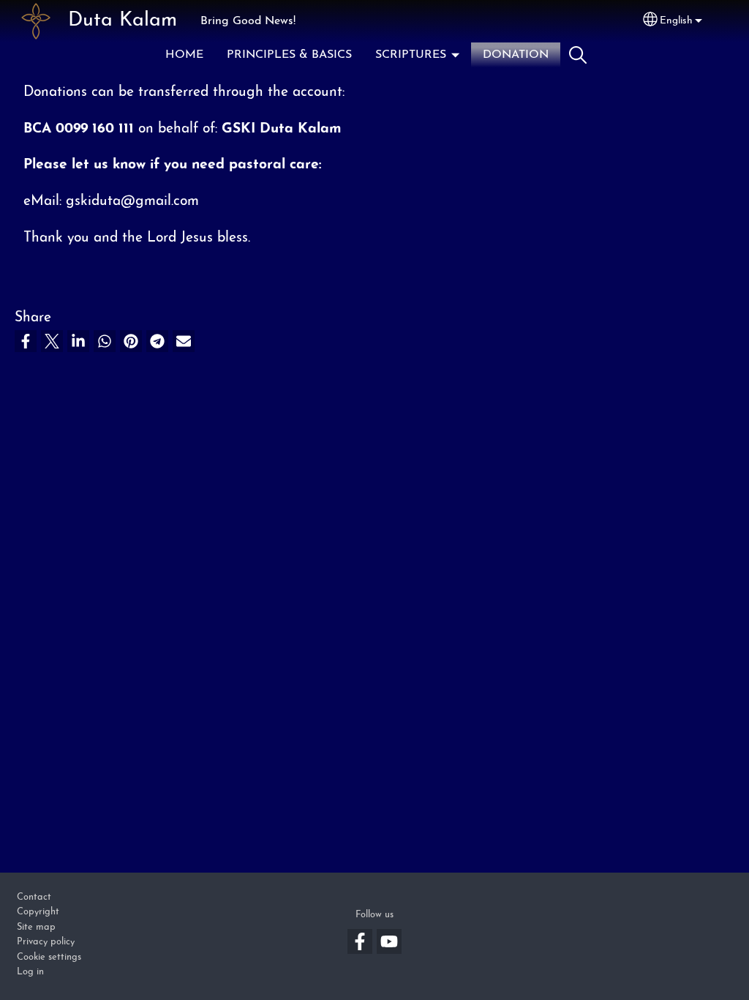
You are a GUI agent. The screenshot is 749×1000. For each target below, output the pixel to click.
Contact (34, 897)
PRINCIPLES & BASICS (289, 55)
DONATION (516, 55)
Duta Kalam (122, 21)
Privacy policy (46, 942)
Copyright (38, 912)
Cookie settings (49, 957)
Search (577, 54)
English (676, 21)
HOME (184, 55)
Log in (30, 972)
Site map (36, 927)
